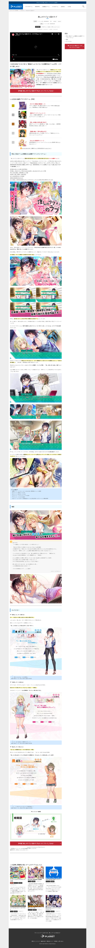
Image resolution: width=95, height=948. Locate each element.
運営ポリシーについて (36, 941)
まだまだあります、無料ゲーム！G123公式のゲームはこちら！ (37, 148)
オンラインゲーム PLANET (16, 6)
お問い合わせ (60, 941)
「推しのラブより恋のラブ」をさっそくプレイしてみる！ (74, 46)
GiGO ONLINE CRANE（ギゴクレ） (53, 879)
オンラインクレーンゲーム (50, 883)
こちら (20, 849)
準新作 (12, 882)
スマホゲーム (55, 6)
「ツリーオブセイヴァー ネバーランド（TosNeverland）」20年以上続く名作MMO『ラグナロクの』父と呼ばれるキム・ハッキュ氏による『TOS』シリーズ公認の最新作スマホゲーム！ (18, 916)
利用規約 (56, 941)
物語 (67, 39)
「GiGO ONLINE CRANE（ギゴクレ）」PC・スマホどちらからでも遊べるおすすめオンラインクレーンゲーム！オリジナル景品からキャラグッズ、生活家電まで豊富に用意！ (53, 888)
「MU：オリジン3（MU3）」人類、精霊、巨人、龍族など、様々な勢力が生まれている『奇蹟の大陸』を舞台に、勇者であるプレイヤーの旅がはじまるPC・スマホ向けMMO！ (36, 915)
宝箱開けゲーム (46, 6)
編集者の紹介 (43, 941)
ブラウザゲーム (28, 6)
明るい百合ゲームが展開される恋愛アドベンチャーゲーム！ (75, 36)
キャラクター (69, 41)
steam (49, 26)
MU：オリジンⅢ (31, 908)
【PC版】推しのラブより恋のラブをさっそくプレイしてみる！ (36, 91)
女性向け (63, 6)
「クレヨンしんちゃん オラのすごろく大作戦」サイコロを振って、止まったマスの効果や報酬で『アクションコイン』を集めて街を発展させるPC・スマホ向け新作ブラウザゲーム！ (18, 890)
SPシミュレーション (55, 26)
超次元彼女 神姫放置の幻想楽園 (35, 879)
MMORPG (37, 6)
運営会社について (50, 941)
